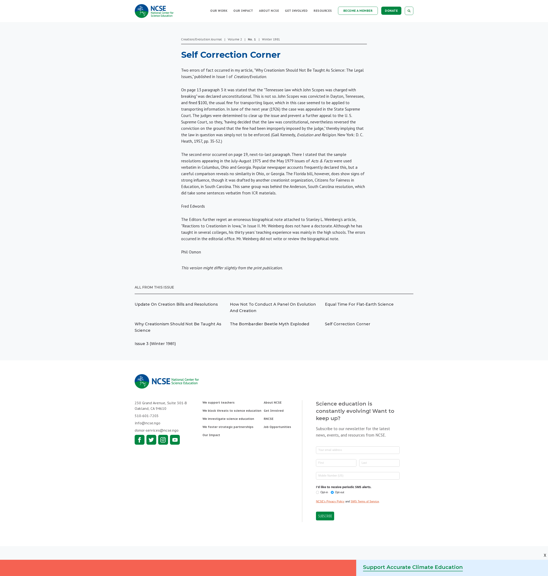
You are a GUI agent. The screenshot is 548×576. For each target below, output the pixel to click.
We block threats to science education (232, 411)
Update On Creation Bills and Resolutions (176, 304)
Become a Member (358, 11)
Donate (391, 11)
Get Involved (296, 11)
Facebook (139, 440)
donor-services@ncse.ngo (157, 430)
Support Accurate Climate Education (413, 567)
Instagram (163, 440)
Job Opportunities (277, 427)
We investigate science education (228, 419)
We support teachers (219, 402)
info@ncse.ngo (147, 423)
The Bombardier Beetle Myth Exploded (269, 324)
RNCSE (268, 419)
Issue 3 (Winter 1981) (155, 343)
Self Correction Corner (347, 324)
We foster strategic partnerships (228, 427)
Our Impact (243, 11)
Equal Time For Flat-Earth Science (359, 304)
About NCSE (269, 11)
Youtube (175, 440)
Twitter (151, 440)
